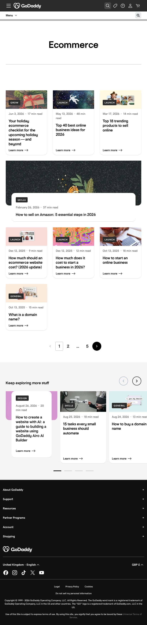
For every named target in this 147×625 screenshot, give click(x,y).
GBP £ (136, 564)
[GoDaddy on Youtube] (41, 574)
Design (22, 398)
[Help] (122, 5)
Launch (63, 102)
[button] (57, 470)
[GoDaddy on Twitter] (32, 574)
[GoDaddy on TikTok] (24, 574)
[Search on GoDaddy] (138, 15)
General (16, 296)
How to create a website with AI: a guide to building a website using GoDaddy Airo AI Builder (31, 428)
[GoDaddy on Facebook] (6, 574)
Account (8, 527)
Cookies (89, 586)
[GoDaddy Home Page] (18, 549)
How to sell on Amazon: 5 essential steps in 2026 (56, 214)
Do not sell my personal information (74, 593)
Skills (22, 200)
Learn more (23, 450)
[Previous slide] (123, 381)
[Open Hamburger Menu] (7, 5)
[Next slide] (136, 381)
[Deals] (115, 5)
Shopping (9, 536)
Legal (57, 586)
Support (8, 499)
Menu (9, 15)
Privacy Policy (72, 586)
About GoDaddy (13, 489)
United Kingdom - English (19, 564)
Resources (9, 508)
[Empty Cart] (137, 5)
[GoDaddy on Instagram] (15, 574)
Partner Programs (14, 517)
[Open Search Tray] (107, 5)
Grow (14, 102)
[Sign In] (130, 5)
